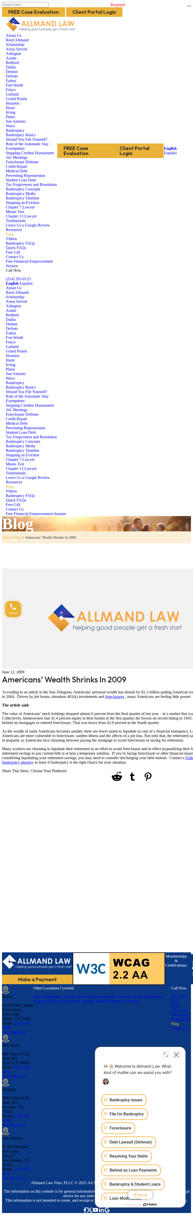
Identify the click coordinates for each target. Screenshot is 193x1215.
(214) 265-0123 (18, 279)
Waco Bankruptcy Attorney (55, 996)
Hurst (10, 108)
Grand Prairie (16, 99)
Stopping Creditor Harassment (30, 153)
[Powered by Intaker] (150, 1204)
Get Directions (13, 1032)
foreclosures (114, 696)
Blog (10, 234)
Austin (11, 58)
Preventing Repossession (25, 175)
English (170, 148)
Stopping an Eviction (22, 202)
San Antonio (16, 121)
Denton (12, 71)
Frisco (11, 90)
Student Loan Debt (21, 180)
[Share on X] (88, 776)
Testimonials (16, 221)
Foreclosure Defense (22, 162)
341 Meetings (16, 157)
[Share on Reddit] (117, 777)
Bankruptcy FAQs (20, 243)
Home (6, 537)
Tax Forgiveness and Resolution (31, 184)
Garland (12, 94)
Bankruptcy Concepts (23, 189)
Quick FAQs (16, 248)
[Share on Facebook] (74, 776)
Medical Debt (16, 171)
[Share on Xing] (163, 777)
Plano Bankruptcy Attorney (117, 1001)
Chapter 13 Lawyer (21, 216)
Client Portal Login (94, 12)
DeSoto (12, 76)
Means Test (15, 211)
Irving (10, 112)
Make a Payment (37, 979)
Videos (11, 239)
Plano (10, 117)
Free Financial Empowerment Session (36, 514)
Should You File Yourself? (26, 139)
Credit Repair (16, 166)
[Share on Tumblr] (132, 777)
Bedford (12, 62)
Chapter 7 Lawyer (20, 207)
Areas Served (16, 49)
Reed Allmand (17, 40)
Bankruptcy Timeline (22, 198)
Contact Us (15, 257)
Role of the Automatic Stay (27, 144)
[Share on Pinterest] (148, 777)
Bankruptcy (15, 130)
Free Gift (13, 252)
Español (170, 153)
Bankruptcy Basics (21, 135)
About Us (13, 35)
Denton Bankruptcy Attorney (72, 1001)
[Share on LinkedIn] (102, 776)
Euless (11, 81)
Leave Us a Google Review (28, 225)
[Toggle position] (166, 1055)
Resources (14, 230)
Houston (12, 103)
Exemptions (15, 148)
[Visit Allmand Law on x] (89, 1210)
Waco (10, 126)
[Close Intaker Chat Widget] (176, 1055)
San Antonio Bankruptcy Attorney (105, 996)
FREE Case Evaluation (33, 12)
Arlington (13, 53)
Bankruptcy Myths (20, 193)
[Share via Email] (178, 776)
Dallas (11, 67)
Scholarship (15, 44)
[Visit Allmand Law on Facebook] (84, 1210)
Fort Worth (14, 85)
